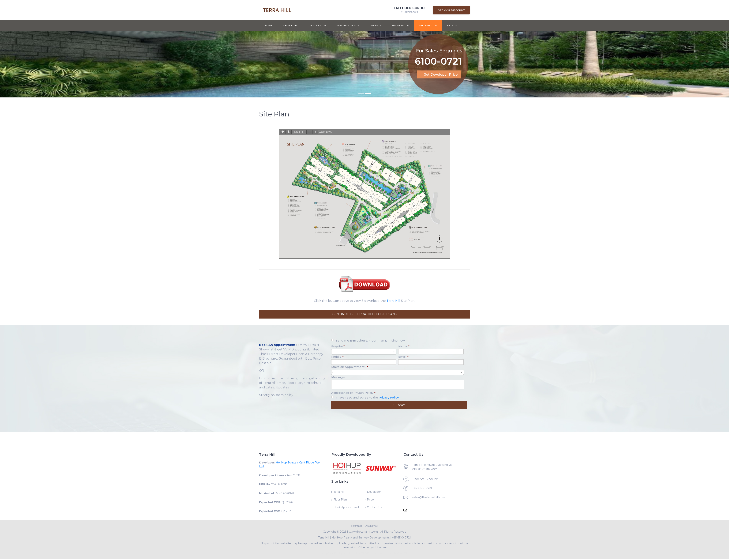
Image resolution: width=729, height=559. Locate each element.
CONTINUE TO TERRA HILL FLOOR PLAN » (364, 314)
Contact (453, 25)
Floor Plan (340, 499)
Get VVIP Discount (451, 10)
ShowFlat (426, 25)
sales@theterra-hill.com (428, 497)
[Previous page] (283, 132)
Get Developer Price (441, 74)
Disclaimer (371, 525)
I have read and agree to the (367, 397)
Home (268, 25)
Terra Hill (316, 25)
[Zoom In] (315, 132)
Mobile (337, 356)
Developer (290, 25)
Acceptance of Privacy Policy (353, 393)
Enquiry (338, 346)
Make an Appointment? (349, 367)
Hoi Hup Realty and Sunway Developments (361, 537)
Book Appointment (346, 507)
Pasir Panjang (346, 25)
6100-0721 (438, 62)
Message (338, 377)
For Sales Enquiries (439, 51)
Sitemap (356, 525)
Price (370, 499)
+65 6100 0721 (401, 537)
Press (374, 25)
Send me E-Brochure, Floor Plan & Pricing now (370, 340)
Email (403, 356)
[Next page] (289, 132)
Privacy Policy (389, 397)
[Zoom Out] (309, 132)
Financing (399, 25)
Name (403, 346)
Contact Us (374, 507)
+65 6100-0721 (422, 488)
